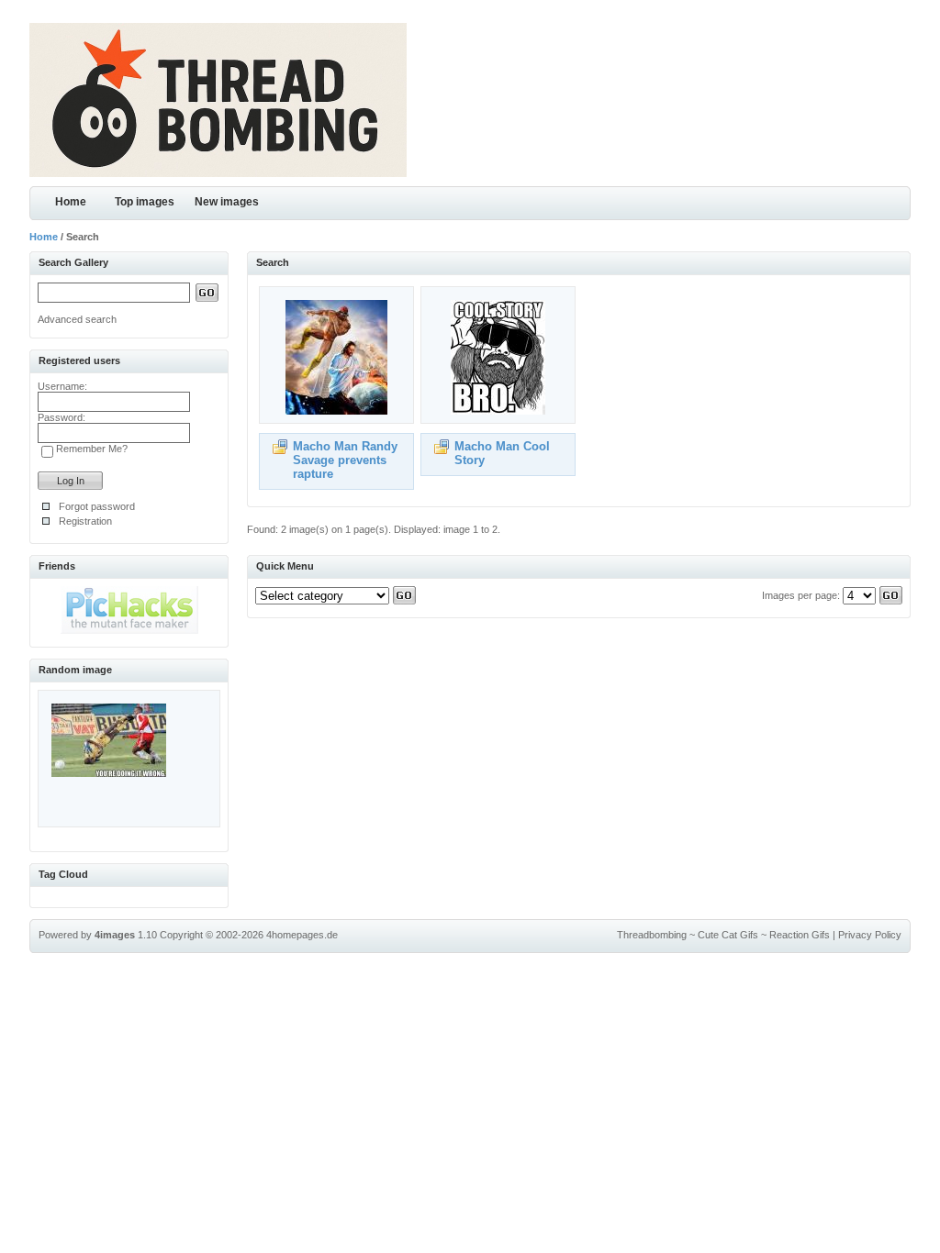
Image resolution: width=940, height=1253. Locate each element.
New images (227, 201)
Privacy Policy (869, 934)
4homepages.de (302, 934)
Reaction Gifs (799, 934)
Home (70, 201)
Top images (144, 201)
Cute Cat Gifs (728, 934)
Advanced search (77, 319)
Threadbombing (652, 934)
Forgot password (97, 506)
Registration (85, 521)
